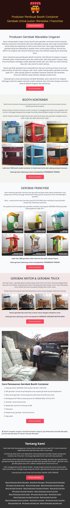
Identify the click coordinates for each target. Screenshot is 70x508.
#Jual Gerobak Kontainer (13, 488)
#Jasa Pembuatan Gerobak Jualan (52, 486)
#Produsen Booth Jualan (39, 494)
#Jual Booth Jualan (55, 494)
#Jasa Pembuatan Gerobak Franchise (26, 497)
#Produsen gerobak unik (30, 503)
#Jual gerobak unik (14, 503)
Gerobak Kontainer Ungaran (32, 431)
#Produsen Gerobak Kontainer (22, 491)
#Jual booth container (37, 500)
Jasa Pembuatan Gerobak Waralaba (55, 431)
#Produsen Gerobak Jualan (15, 486)
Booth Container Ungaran (13, 431)
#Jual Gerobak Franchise (48, 497)
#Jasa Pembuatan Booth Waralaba (17, 482)
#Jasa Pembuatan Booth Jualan (19, 494)
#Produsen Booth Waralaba (55, 482)
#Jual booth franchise (57, 488)
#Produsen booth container (55, 500)
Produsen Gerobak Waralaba (28, 434)
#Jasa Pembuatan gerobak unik (51, 503)
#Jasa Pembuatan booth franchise (46, 491)
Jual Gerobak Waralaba (10, 434)
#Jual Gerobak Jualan (33, 486)
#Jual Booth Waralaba (37, 482)
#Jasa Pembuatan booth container (17, 500)
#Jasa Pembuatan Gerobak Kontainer (36, 488)
